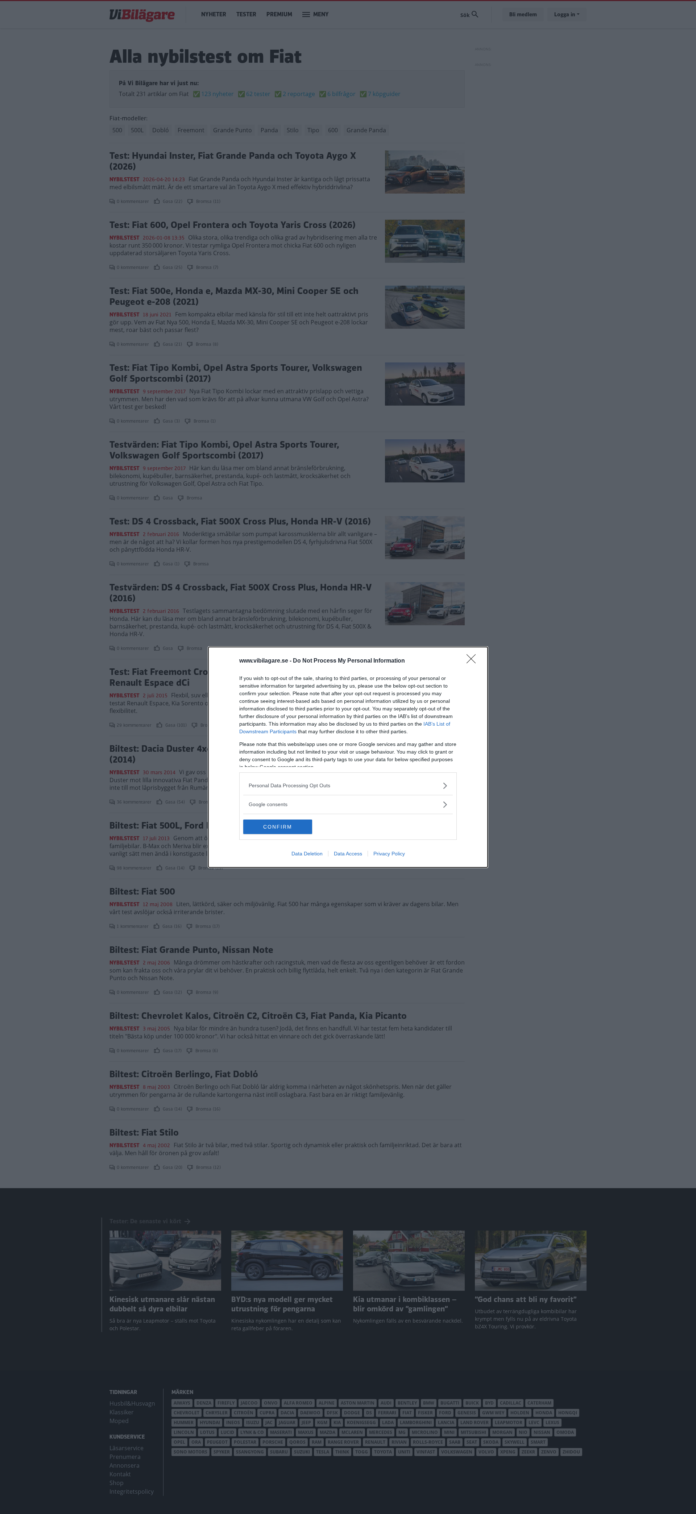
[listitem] (348, 785)
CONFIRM (277, 827)
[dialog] (348, 757)
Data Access (348, 853)
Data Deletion (307, 853)
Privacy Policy (389, 853)
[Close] (473, 661)
